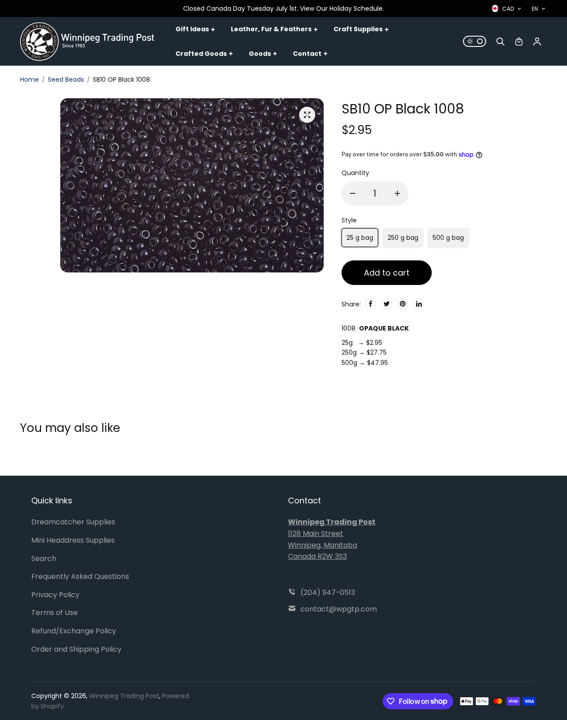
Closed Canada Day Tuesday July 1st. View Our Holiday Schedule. (283, 8)
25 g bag (359, 237)
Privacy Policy (55, 595)
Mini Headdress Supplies (73, 540)
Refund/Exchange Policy (73, 631)
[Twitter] (386, 303)
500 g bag (448, 237)
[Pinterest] (402, 303)
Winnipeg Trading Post (124, 695)
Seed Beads (66, 79)
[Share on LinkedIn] (418, 303)
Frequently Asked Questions (80, 576)
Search (43, 558)
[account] (537, 41)
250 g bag (403, 237)
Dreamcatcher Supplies (73, 522)
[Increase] (397, 193)
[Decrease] (353, 193)
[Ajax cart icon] (518, 41)
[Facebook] (370, 303)
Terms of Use (54, 612)
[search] (500, 41)
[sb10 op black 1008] (307, 115)
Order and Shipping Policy (76, 649)
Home (29, 79)
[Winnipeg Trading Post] (87, 41)
